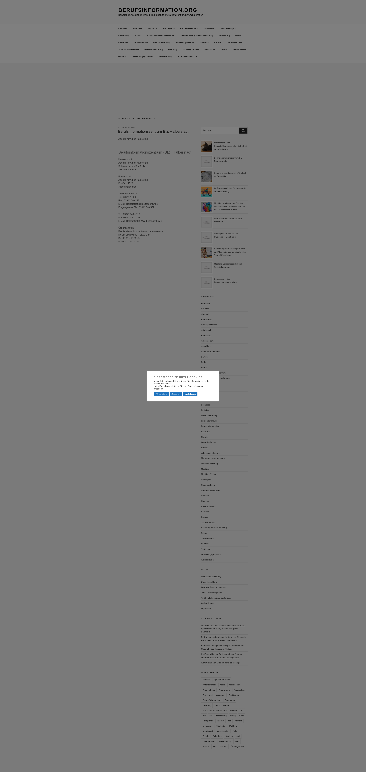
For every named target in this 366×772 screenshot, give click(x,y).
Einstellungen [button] (190, 394)
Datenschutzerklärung (170, 381)
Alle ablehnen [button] (175, 394)
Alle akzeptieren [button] (161, 394)
